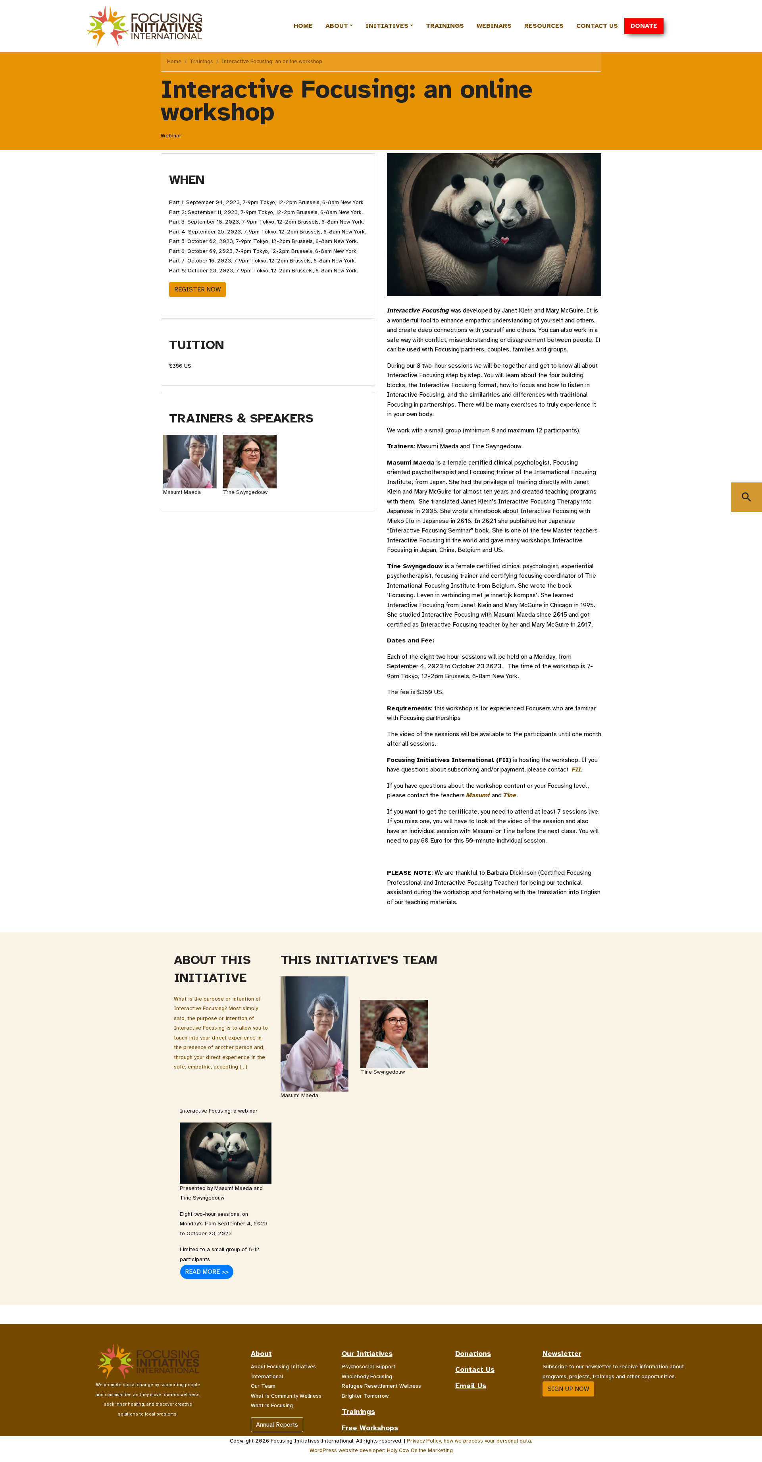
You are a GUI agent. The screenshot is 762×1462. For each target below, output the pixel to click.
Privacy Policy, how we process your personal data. (469, 1440)
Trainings (445, 26)
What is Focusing (272, 1405)
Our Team (263, 1386)
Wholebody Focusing (367, 1376)
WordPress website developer (347, 1450)
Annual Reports (277, 1425)
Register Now (197, 289)
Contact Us (597, 26)
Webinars (494, 26)
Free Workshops (370, 1427)
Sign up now (568, 1389)
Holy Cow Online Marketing (420, 1450)
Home (303, 26)
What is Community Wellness (286, 1396)
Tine (509, 795)
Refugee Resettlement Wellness (381, 1386)
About (336, 26)
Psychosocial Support (368, 1366)
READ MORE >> (207, 1272)
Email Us (470, 1385)
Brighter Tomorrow (365, 1396)
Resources (544, 26)
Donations (473, 1353)
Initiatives (387, 26)
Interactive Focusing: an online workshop (271, 61)
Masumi (478, 795)
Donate (644, 26)
